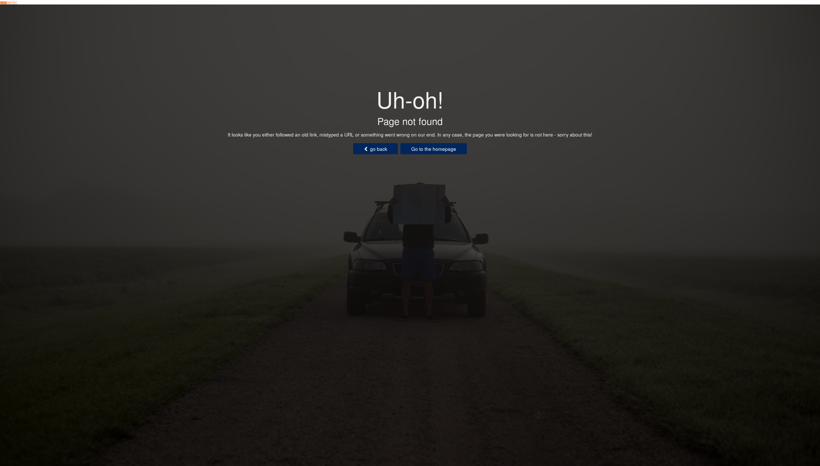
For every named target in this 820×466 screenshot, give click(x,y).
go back (377, 148)
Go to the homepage (433, 148)
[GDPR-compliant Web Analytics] (8, 2)
